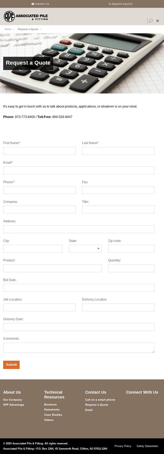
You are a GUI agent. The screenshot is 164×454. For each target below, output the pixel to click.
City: (6, 241)
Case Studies (53, 414)
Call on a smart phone (100, 399)
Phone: (9, 182)
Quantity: (114, 260)
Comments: (11, 338)
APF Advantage (13, 404)
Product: (9, 260)
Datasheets (52, 409)
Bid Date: (9, 280)
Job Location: (12, 299)
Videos (49, 419)
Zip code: (114, 241)
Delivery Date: (13, 319)
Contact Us (42, 4)
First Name (11, 143)
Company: (10, 201)
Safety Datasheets (147, 446)
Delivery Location (94, 299)
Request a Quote (122, 4)
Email (8, 162)
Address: (9, 221)
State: (73, 241)
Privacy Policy (123, 446)
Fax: (85, 182)
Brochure (50, 404)
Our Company (12, 399)
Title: (85, 201)
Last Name (90, 143)
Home (8, 29)
